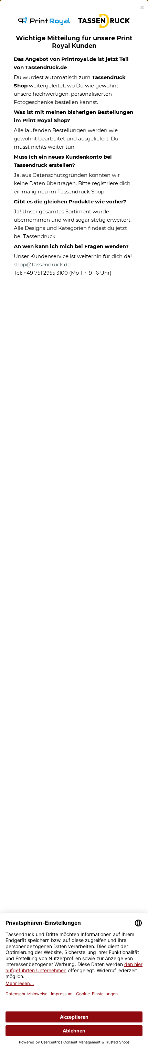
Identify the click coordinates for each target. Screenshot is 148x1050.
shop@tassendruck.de (42, 264)
